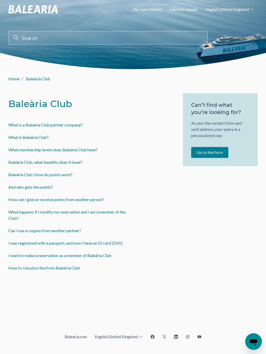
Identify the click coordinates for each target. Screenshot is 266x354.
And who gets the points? (30, 187)
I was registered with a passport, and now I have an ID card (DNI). (65, 242)
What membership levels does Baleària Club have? (52, 149)
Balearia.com (76, 336)
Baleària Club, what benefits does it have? (45, 162)
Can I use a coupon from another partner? (44, 230)
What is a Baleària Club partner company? (45, 124)
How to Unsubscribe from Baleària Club (44, 267)
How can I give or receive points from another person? (56, 199)
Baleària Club (38, 78)
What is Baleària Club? (28, 137)
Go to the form (210, 152)
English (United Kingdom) (228, 9)
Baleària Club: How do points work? (40, 174)
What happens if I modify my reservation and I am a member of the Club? (66, 215)
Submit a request (183, 9)
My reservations (147, 9)
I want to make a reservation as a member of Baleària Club (59, 255)
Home (13, 78)
